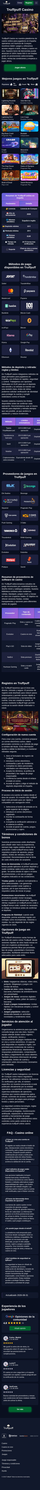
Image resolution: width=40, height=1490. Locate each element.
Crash (24, 84)
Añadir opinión (20, 1328)
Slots (33, 84)
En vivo (15, 84)
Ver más (20, 1409)
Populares (5, 84)
